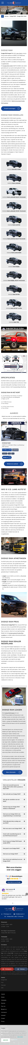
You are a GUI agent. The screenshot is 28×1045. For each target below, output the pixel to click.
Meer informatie (11, 772)
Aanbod (3, 994)
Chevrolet (3, 985)
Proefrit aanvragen (9, 108)
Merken (7, 16)
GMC (2, 988)
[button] (1, 894)
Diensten (3, 1003)
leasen (13, 713)
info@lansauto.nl (20, 914)
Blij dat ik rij (3, 1009)
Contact (3, 1018)
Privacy (2, 1021)
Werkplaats (8, 969)
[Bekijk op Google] (3, 890)
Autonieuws (4, 1012)
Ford (9, 953)
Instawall (3, 1015)
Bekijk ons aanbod (12, 464)
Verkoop (22, 969)
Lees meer (20, 1037)
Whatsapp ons (7, 914)
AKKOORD (5, 1040)
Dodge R (6, 713)
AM (10, 713)
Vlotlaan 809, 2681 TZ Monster (14, 916)
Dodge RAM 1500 (8, 66)
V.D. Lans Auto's (18, 53)
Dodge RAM (13, 16)
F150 (12, 953)
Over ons (3, 1006)
